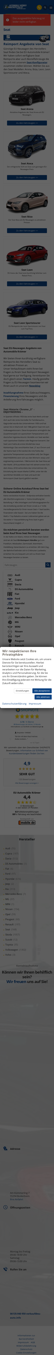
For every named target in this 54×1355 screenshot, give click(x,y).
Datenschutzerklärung (14, 703)
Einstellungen (22, 690)
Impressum (35, 703)
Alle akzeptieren (42, 690)
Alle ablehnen (43, 697)
